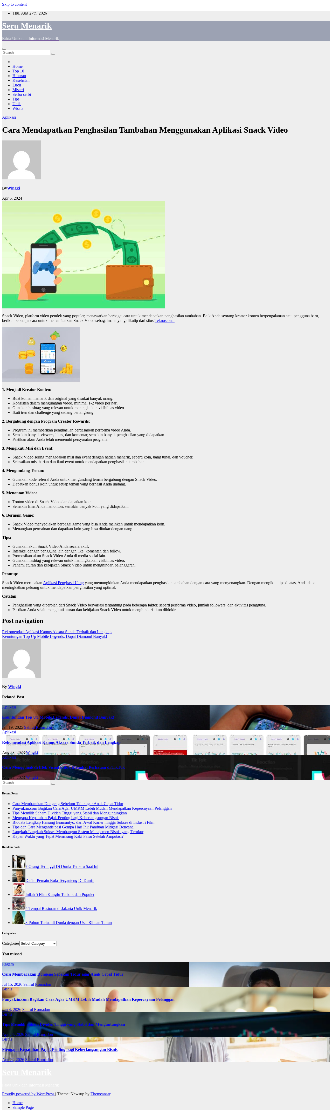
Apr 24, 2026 (13, 1034)
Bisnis (7, 989)
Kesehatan (21, 80)
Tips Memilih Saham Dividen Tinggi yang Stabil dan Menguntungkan (69, 813)
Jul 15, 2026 (12, 984)
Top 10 (18, 71)
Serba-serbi (21, 94)
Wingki (13, 188)
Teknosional (165, 320)
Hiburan (19, 75)
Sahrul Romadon (38, 727)
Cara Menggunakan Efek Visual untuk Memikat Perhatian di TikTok (63, 767)
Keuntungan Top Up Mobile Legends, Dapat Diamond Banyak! (54, 636)
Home (17, 66)
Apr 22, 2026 (13, 1059)
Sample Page (23, 1107)
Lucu (16, 85)
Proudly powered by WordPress (28, 1094)
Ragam (8, 964)
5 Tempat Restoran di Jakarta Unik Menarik (61, 908)
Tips (15, 99)
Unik (16, 104)
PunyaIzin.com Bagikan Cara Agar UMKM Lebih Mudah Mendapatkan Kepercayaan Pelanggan (92, 808)
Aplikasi (9, 117)
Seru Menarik (27, 25)
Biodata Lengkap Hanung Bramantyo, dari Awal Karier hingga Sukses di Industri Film (83, 822)
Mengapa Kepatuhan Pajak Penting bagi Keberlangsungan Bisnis (65, 817)
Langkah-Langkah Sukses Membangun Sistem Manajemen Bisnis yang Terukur (77, 831)
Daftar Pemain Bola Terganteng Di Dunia (59, 880)
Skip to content (14, 4)
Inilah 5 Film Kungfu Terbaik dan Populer (59, 894)
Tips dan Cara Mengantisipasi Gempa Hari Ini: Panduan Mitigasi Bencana (73, 827)
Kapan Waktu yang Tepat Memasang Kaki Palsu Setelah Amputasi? (67, 836)
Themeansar (100, 1094)
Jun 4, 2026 (11, 1009)
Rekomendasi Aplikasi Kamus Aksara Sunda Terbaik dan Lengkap (57, 632)
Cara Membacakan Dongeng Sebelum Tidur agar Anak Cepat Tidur (67, 803)
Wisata (17, 108)
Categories (10, 943)
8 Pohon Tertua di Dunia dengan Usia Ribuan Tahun (68, 922)
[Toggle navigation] (4, 49)
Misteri (18, 89)
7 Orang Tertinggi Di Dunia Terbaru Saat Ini (61, 866)
